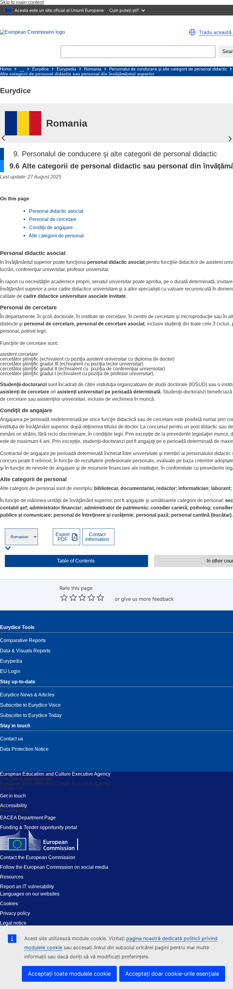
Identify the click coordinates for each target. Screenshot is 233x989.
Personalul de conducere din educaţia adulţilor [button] (230, 138)
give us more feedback (147, 599)
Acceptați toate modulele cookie (69, 973)
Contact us (11, 738)
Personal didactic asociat (56, 211)
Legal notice (13, 923)
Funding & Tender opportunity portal (38, 827)
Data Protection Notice (24, 749)
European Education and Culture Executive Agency (55, 774)
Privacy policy (15, 913)
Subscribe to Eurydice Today (31, 715)
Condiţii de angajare (51, 227)
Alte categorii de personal (56, 235)
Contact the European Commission (37, 857)
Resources (11, 876)
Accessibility (13, 805)
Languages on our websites (29, 893)
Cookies (9, 903)
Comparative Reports (23, 640)
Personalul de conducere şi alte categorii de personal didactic (168, 68)
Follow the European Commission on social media (54, 867)
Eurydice (40, 68)
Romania (92, 68)
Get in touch (13, 795)
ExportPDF (62, 537)
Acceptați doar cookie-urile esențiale (172, 973)
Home (6, 68)
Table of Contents (76, 561)
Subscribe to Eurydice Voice (30, 705)
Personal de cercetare (52, 219)
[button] (192, 32)
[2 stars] (68, 597)
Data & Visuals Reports (25, 650)
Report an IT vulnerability (27, 886)
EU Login (10, 671)
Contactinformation (97, 537)
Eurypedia (66, 68)
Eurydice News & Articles (27, 694)
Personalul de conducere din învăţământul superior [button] (3, 138)
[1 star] (64, 597)
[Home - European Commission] (73, 32)
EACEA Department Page (28, 817)
